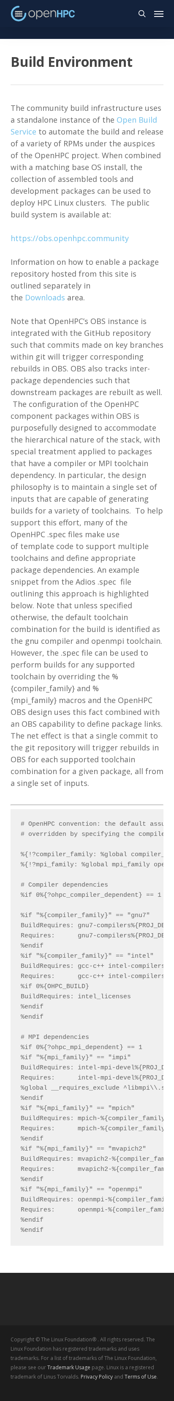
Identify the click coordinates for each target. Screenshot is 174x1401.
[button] (158, 13)
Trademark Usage (68, 1367)
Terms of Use (141, 1376)
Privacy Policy (97, 1376)
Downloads (45, 297)
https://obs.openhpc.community (70, 238)
